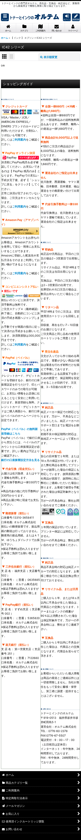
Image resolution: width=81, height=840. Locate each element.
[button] (5, 17)
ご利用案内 (19, 139)
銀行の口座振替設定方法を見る (20, 460)
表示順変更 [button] (50, 57)
